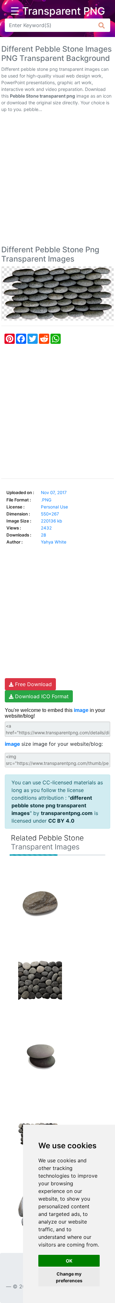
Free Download (32, 684)
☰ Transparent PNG (57, 11)
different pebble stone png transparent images (52, 805)
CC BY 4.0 (61, 821)
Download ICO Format (41, 696)
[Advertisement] (57, 180)
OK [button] (69, 1260)
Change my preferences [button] (69, 1277)
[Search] (101, 25)
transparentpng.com (67, 813)
